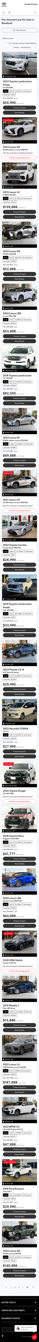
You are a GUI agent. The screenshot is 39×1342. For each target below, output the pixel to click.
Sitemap (11, 1330)
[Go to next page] (32, 1287)
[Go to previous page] (6, 1287)
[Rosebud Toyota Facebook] (3, 1336)
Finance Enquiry (19, 107)
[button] (35, 13)
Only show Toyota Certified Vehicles (24, 43)
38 (27, 1287)
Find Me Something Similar (19, 158)
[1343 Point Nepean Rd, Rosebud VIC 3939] (9, 13)
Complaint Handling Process (13, 1331)
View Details (19, 112)
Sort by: (16, 47)
